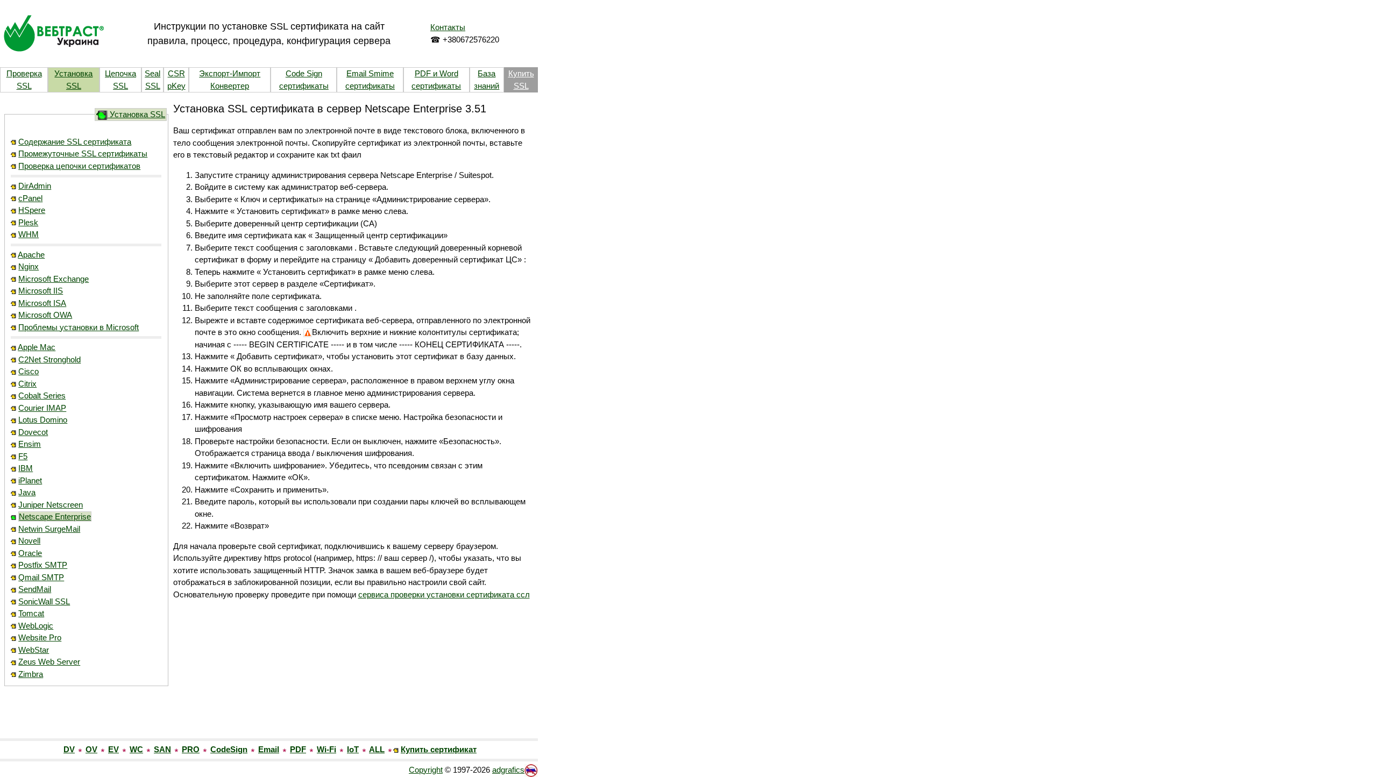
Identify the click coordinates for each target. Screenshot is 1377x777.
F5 (22, 456)
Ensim (29, 443)
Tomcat (31, 613)
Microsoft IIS (40, 290)
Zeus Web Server (49, 661)
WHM (28, 234)
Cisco (28, 371)
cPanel (30, 198)
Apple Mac (36, 347)
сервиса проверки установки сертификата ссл (444, 594)
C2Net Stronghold (49, 359)
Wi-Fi (326, 749)
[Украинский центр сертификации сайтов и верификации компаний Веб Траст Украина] (54, 32)
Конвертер (229, 85)
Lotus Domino (42, 419)
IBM (25, 468)
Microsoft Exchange (53, 278)
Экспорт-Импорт (229, 73)
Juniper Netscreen (50, 504)
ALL (377, 749)
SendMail (34, 589)
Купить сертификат (439, 749)
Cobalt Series (42, 395)
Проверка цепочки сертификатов (79, 165)
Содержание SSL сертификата (74, 141)
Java (27, 492)
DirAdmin (34, 185)
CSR (176, 73)
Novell (29, 540)
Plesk (28, 222)
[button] (86, 715)
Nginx (28, 266)
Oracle (30, 553)
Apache (31, 254)
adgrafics (508, 769)
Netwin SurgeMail (49, 528)
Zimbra (30, 674)
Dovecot (33, 432)
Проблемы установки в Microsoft (78, 327)
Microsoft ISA (42, 303)
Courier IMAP (42, 407)
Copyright (426, 769)
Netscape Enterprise (55, 516)
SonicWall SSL (44, 601)
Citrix (27, 383)
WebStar (33, 649)
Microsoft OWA (45, 314)
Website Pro (39, 637)
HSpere (31, 210)
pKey (176, 85)
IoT (353, 749)
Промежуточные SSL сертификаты (82, 153)
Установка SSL (136, 114)
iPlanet (30, 480)
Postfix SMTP (42, 564)
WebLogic (35, 625)
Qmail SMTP (41, 577)
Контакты (447, 27)
